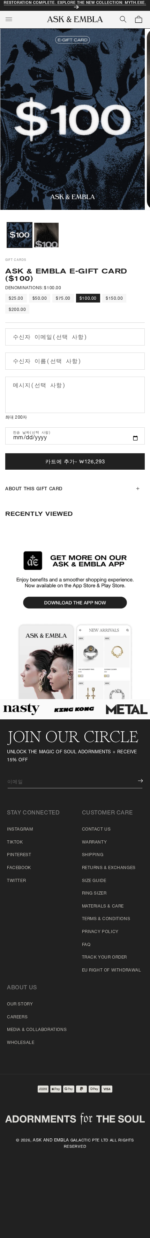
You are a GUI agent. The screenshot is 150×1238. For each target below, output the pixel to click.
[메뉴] (8, 19)
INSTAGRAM (20, 829)
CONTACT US (96, 829)
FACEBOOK (19, 868)
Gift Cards (16, 260)
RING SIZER (94, 893)
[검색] (123, 19)
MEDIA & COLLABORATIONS (37, 1030)
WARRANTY (94, 842)
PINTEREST (19, 855)
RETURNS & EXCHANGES (109, 868)
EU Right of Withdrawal (111, 970)
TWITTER (16, 881)
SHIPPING (93, 855)
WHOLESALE (20, 1043)
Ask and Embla (51, 1140)
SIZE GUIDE (94, 881)
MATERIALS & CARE (103, 906)
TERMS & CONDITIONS (106, 919)
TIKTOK (15, 842)
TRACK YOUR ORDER (104, 957)
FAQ (86, 945)
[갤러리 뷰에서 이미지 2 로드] (46, 235)
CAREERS (17, 1017)
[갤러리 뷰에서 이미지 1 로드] (19, 235)
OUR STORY (20, 1004)
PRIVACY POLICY (100, 932)
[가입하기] (135, 781)
